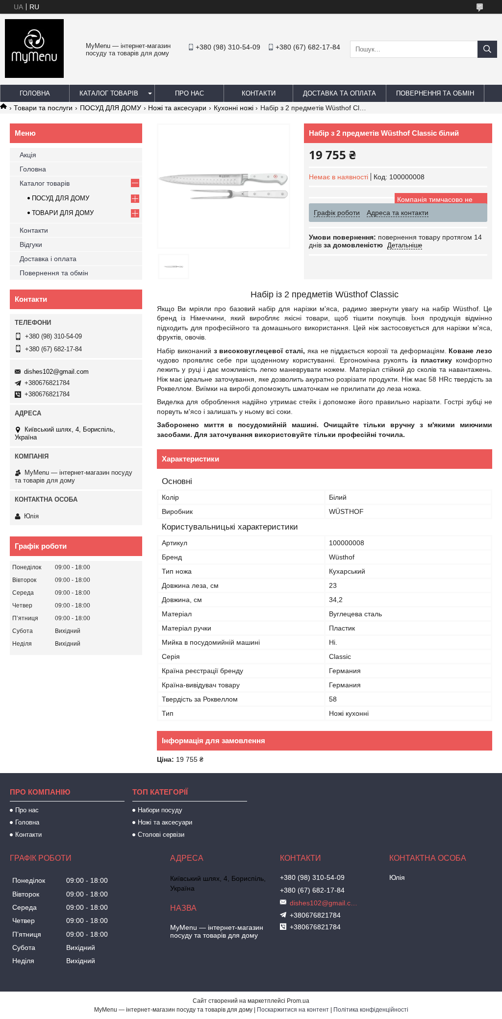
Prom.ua (298, 1000)
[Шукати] (487, 49)
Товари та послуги (43, 108)
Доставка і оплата (48, 259)
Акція (28, 155)
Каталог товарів (108, 93)
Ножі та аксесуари (177, 108)
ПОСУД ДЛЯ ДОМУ (110, 108)
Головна (35, 93)
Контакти (259, 93)
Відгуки (31, 244)
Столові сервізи (161, 834)
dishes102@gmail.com (56, 371)
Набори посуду (160, 810)
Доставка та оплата (339, 93)
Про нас (189, 93)
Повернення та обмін (435, 93)
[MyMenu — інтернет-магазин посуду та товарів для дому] (34, 75)
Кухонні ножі (233, 108)
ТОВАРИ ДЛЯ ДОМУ (63, 213)
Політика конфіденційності (370, 1009)
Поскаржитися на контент (293, 1009)
